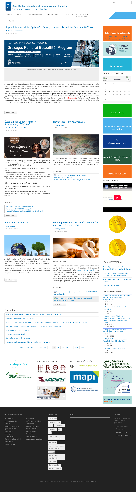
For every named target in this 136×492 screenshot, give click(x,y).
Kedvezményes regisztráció (64, 300)
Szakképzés (8, 434)
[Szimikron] (51, 381)
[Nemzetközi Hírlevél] (76, 144)
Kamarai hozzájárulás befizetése (117, 36)
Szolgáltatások (9, 436)
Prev (27, 348)
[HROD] (51, 370)
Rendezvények (31, 431)
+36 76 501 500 (121, 432)
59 (58, 348)
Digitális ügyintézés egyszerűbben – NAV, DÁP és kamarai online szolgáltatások (117, 297)
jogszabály (52, 429)
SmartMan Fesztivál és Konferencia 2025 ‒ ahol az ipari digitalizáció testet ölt (33, 314)
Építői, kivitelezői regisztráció (10, 430)
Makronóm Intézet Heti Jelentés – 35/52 (20, 318)
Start (21, 348)
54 (36, 348)
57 (49, 348)
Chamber (18, 14)
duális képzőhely (55, 465)
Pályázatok (30, 419)
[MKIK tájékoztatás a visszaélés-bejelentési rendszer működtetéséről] (76, 247)
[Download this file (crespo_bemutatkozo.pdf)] (71, 292)
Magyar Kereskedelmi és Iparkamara (56, 447)
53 (32, 348)
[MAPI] (84, 377)
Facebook (117, 7)
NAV (59, 429)
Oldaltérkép (8, 419)
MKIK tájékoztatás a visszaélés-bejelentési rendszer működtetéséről (75, 224)
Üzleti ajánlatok (31, 429)
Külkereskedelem (32, 426)
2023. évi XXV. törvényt (86, 270)
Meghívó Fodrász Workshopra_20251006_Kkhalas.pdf (24, 211)
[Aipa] (51, 394)
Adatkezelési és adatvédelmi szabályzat (34, 437)
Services (68, 14)
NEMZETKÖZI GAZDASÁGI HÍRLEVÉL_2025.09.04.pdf (72, 180)
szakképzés (53, 419)
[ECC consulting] (84, 390)
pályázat (52, 452)
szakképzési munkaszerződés (55, 437)
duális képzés (59, 426)
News (8, 14)
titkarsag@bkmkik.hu (123, 436)
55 (41, 348)
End (82, 348)
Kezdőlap (29, 434)
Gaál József (53, 442)
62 (71, 348)
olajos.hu (93, 481)
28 (120, 97)
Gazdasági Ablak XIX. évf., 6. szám (18, 338)
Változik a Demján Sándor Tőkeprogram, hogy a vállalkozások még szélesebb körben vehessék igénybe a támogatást (47, 322)
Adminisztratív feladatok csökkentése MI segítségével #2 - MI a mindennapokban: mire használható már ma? (116, 319)
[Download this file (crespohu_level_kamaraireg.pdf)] (73, 298)
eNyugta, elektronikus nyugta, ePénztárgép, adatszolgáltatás (114, 331)
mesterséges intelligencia (53, 456)
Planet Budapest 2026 (16, 222)
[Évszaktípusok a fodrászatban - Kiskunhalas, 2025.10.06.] (27, 147)
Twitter (121, 7)
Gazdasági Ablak (54, 422)
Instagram (125, 7)
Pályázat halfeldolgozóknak (15, 334)
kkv (50, 433)
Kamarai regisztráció (11, 426)
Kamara (7, 424)
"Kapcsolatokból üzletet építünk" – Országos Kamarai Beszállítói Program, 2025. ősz (49, 27)
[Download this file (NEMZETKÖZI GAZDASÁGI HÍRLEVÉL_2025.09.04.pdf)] (76, 176)
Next (76, 348)
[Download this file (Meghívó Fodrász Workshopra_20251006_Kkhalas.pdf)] (27, 208)
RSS (129, 7)
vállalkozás (52, 462)
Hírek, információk (10, 421)
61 (67, 348)
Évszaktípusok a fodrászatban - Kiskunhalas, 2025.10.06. (20, 123)
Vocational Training (54, 14)
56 (45, 348)
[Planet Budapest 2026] (27, 245)
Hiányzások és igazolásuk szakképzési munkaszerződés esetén (28, 342)
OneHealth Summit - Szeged (115, 348)
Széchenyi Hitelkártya (34, 421)
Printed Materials (82, 15)
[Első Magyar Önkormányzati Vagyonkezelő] (84, 367)
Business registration (34, 14)
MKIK (50, 426)
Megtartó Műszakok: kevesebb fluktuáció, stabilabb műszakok (115, 340)
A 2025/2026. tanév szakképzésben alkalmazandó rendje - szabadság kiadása (33, 326)
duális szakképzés (55, 469)
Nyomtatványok (9, 444)
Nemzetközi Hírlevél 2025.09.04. (70, 121)
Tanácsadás (30, 424)
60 (63, 348)
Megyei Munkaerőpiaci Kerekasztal (12, 440)
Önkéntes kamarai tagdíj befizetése (117, 39)
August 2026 (117, 79)
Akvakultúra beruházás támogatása (18, 330)
